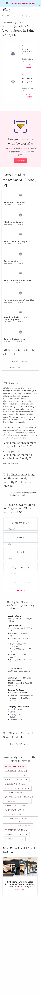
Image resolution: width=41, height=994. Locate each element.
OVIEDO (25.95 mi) (14, 792)
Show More (20, 590)
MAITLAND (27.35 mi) (16, 805)
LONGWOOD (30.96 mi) (16, 834)
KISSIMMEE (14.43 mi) (16, 771)
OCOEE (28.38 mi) (13, 814)
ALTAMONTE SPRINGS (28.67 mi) (20, 820)
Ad (39, 165)
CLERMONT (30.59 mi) (16, 830)
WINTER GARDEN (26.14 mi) (19, 797)
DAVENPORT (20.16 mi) (16, 775)
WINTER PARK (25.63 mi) (17, 788)
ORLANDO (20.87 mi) (15, 784)
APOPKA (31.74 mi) (14, 838)
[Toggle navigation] (36, 10)
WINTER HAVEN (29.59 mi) (18, 825)
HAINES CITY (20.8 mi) (16, 779)
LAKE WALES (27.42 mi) (16, 810)
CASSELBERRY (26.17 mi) (17, 801)
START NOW (20, 160)
